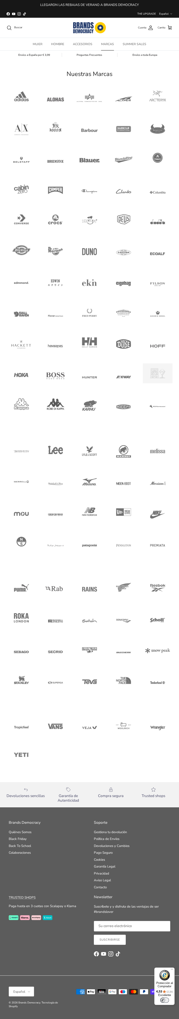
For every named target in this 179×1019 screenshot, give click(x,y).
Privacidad (101, 873)
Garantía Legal (104, 866)
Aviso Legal (102, 880)
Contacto (100, 887)
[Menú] (172, 970)
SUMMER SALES (134, 44)
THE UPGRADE (146, 14)
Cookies (99, 859)
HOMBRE (57, 44)
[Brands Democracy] (89, 27)
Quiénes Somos (20, 832)
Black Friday (18, 839)
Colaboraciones (20, 852)
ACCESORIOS (82, 44)
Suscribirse (110, 940)
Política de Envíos (106, 839)
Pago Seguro (103, 852)
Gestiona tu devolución (110, 832)
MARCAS (107, 44)
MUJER (37, 44)
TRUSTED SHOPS (22, 897)
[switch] (164, 1000)
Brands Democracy (29, 1002)
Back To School (20, 846)
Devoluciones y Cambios (111, 846)
